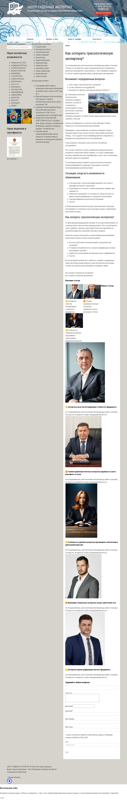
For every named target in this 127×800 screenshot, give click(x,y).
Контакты (97, 39)
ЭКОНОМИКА (15, 87)
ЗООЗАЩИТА (15, 103)
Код (70, 693)
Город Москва (41, 47)
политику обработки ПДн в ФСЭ (76, 737)
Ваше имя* (69, 711)
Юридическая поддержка (16, 44)
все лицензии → (13, 159)
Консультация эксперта (40, 81)
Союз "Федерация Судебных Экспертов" (42, 769)
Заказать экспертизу (103, 13)
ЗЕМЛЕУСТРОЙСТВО (18, 71)
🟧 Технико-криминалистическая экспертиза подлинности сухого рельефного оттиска (90, 306)
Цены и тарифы (74, 39)
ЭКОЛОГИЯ (15, 98)
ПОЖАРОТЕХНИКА (17, 79)
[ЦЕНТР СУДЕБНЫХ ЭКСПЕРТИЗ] (15, 14)
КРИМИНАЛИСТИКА (18, 63)
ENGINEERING (15, 73)
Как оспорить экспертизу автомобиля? (79, 275)
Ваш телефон (69, 719)
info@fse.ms (103, 9)
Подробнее (114, 793)
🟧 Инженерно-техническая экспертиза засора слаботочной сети (90, 603)
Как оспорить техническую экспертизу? (79, 273)
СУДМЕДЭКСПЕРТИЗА (19, 65)
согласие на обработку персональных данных (87, 735)
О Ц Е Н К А (15, 84)
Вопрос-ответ (52, 39)
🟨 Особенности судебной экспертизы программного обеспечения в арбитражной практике (73, 335)
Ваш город (69, 727)
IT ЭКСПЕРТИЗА (17, 76)
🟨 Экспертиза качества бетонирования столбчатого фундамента (70, 306)
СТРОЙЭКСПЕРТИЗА (18, 68)
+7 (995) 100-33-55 (103, 6)
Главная (30, 39)
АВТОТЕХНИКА (16, 81)
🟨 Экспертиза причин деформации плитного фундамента (87, 670)
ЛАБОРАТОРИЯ (16, 95)
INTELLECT (14, 100)
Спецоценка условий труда (16, 772)
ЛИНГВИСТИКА (16, 90)
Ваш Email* (69, 706)
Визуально (67, 693)
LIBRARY (67, 45)
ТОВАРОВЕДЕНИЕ (17, 92)
